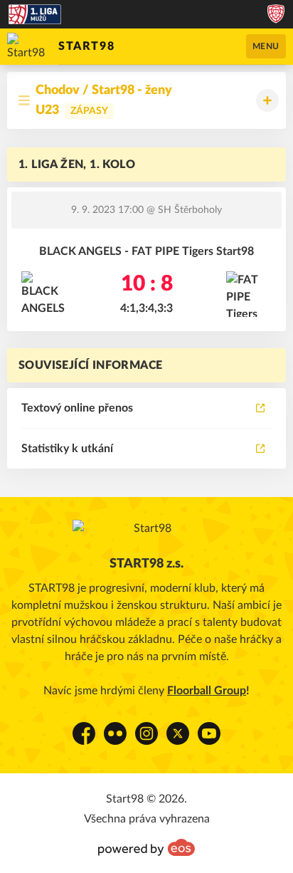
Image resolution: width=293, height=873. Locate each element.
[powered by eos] (146, 847)
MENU (265, 46)
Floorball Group (206, 690)
